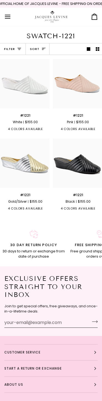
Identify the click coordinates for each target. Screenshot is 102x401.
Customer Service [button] (22, 352)
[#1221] (25, 84)
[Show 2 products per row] (97, 49)
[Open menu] (12, 17)
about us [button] (13, 384)
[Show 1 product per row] (88, 49)
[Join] (93, 321)
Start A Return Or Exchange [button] (33, 368)
